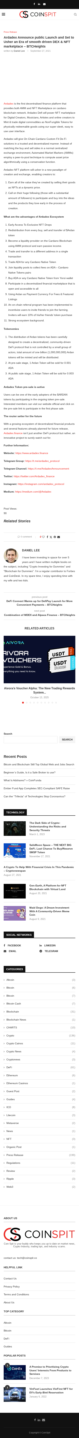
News (40, 1131)
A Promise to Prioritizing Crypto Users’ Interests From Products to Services (50, 1370)
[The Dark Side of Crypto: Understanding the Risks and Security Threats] (15, 828)
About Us (9, 1302)
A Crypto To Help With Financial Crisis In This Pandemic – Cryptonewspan (39, 869)
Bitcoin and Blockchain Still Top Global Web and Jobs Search (39, 764)
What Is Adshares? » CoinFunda (22, 780)
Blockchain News (40, 1019)
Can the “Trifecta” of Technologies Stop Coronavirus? (34, 796)
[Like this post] (43, 536)
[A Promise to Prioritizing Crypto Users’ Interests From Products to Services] (15, 1372)
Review (40, 1170)
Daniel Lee (19, 51)
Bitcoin (40, 987)
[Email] (44, 4)
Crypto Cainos (40, 1043)
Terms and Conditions (16, 1294)
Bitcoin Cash (40, 1003)
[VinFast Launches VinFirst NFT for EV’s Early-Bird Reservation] (15, 1394)
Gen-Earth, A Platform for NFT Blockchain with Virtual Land (47, 887)
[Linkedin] (39, 4)
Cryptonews (40, 1059)
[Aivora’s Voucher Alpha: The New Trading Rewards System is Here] (39, 659)
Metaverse (40, 1123)
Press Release (40, 1155)
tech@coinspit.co (27, 1257)
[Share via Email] (58, 536)
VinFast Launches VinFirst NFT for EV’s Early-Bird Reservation (51, 1390)
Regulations (40, 1162)
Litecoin (40, 1115)
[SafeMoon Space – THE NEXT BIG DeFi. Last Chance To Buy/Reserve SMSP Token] (15, 850)
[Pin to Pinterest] (55, 536)
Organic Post (40, 1147)
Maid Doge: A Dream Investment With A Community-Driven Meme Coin (49, 911)
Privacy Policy (12, 1286)
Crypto (40, 1035)
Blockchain (40, 1011)
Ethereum (40, 1075)
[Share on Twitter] (51, 537)
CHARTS (40, 1027)
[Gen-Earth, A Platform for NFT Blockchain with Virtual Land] (15, 891)
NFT (40, 1138)
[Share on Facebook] (47, 536)
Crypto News (40, 1051)
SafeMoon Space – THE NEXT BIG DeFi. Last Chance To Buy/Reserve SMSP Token (51, 849)
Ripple (40, 1178)
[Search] (75, 14)
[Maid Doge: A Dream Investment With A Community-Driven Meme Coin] (15, 913)
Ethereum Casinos (40, 1083)
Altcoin (40, 979)
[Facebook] (34, 4)
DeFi (40, 1067)
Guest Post (40, 1091)
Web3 (40, 1186)
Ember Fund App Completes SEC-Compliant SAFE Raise (37, 788)
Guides (40, 1099)
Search (8, 733)
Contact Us (10, 1278)
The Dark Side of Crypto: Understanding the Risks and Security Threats (47, 826)
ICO (40, 1107)
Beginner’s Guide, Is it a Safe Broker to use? (29, 772)
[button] (7, 669)
